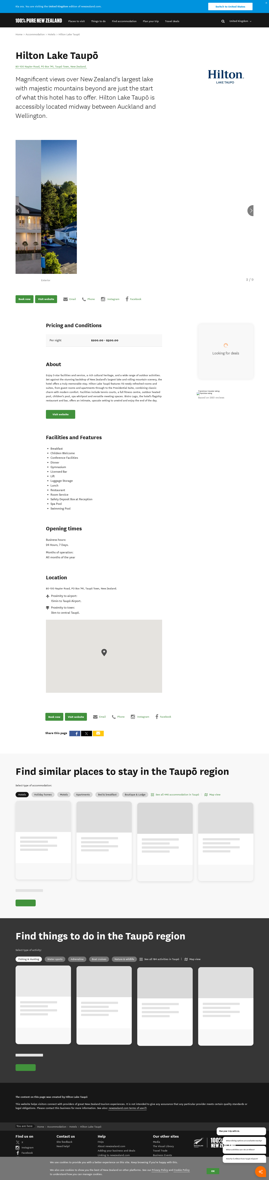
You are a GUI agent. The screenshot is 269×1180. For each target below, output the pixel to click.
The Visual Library (163, 1146)
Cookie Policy (182, 1170)
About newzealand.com (111, 1146)
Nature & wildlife (124, 959)
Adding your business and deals (116, 1150)
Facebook (27, 1152)
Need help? (63, 1146)
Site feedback (64, 1141)
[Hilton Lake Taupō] (226, 77)
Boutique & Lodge (135, 794)
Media (156, 1141)
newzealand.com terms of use (128, 1108)
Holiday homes (43, 794)
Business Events (162, 1155)
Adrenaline (77, 959)
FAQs (101, 1141)
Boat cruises (99, 959)
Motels (64, 794)
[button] (76, 21)
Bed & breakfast (107, 794)
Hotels (22, 794)
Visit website (46, 299)
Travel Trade (160, 1150)
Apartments (83, 794)
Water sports (55, 959)
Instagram (27, 1147)
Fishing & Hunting (28, 959)
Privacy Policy (160, 1170)
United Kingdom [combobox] (239, 21)
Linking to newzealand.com (114, 1155)
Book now (24, 299)
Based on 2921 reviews (211, 397)
